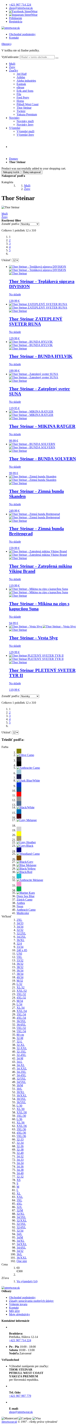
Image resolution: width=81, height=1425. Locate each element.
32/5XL (21, 1078)
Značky (13, 70)
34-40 (20, 1173)
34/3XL (21, 1217)
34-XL (21, 1065)
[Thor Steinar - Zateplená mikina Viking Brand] (38, 553)
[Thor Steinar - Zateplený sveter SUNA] (33, 375)
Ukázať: (6, 260)
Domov (13, 158)
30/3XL (21, 1098)
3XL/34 (21, 1014)
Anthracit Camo (26, 909)
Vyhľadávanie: (10, 57)
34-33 (20, 1159)
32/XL (20, 1213)
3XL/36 (21, 1129)
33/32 (20, 960)
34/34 (20, 926)
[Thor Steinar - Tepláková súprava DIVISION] (37, 268)
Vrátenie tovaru (18, 1304)
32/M (20, 1210)
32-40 (20, 1153)
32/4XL (21, 1227)
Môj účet (14, 1311)
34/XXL (22, 1244)
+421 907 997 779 (20, 1395)
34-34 (20, 1163)
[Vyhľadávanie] (56, 58)
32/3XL (21, 1223)
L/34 (19, 1004)
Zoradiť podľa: (10, 223)
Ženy (12, 67)
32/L (19, 1207)
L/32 (19, 984)
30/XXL (22, 1095)
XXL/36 (22, 1125)
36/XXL (22, 1257)
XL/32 (20, 987)
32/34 (20, 1230)
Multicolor (23, 913)
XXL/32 (22, 990)
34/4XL (21, 1247)
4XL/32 (21, 997)
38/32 (20, 967)
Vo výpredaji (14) (27, 1281)
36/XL (20, 940)
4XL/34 (21, 1017)
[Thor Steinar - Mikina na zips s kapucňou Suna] (38, 590)
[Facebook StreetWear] (23, 11)
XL (19, 1193)
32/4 (19, 943)
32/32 (20, 930)
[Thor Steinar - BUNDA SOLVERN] (32, 445)
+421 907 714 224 (20, 4)
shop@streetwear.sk (21, 8)
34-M (20, 1058)
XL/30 (20, 1109)
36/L (19, 1254)
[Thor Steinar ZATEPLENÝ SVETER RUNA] (38, 306)
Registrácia (15, 21)
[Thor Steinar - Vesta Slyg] (42, 626)
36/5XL (21, 1102)
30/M (20, 1085)
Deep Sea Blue (25, 896)
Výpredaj (14, 128)
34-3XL (21, 1071)
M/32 (20, 980)
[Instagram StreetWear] (23, 14)
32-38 (20, 1149)
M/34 (20, 1000)
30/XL (20, 1092)
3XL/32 (21, 994)
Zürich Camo (24, 899)
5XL (19, 957)
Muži (12, 63)
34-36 (20, 1166)
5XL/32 (21, 1028)
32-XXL (22, 1048)
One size (22, 1261)
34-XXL (22, 1068)
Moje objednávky (19, 1314)
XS (19, 1180)
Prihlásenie (15, 18)
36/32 (20, 963)
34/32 (20, 1251)
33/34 (20, 946)
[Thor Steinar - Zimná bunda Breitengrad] (34, 515)
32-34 (20, 1142)
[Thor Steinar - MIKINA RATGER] (31, 413)
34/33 (20, 923)
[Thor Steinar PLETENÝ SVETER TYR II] (36, 657)
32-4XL (21, 1055)
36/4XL (21, 1024)
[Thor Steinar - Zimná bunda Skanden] (32, 478)
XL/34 (20, 1007)
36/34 (20, 970)
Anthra (21, 903)
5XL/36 (21, 1136)
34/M (20, 1237)
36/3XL (21, 1021)
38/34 (20, 973)
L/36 (19, 1119)
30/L (19, 1088)
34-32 (20, 1156)
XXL (20, 1196)
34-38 (20, 1169)
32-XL (21, 1044)
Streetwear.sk (9, 1421)
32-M (20, 1038)
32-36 (20, 1146)
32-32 (20, 1176)
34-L (19, 1061)
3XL (19, 1200)
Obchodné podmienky (22, 34)
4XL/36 (21, 1132)
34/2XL (21, 936)
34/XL (20, 1240)
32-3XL (21, 1051)
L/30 (19, 1105)
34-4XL (21, 1075)
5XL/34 (21, 1031)
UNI (19, 953)
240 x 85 (22, 950)
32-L (19, 1041)
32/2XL (21, 933)
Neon (20, 906)
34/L (19, 1234)
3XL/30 (21, 1115)
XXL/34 (22, 1011)
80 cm (20, 1034)
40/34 (20, 977)
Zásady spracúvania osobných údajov (31, 1300)
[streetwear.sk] (11, 27)
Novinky (14, 117)
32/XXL (22, 1220)
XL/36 (20, 1122)
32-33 (20, 1139)
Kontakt (14, 37)
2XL (19, 919)
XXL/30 (22, 1112)
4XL (19, 1203)
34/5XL (21, 1082)
